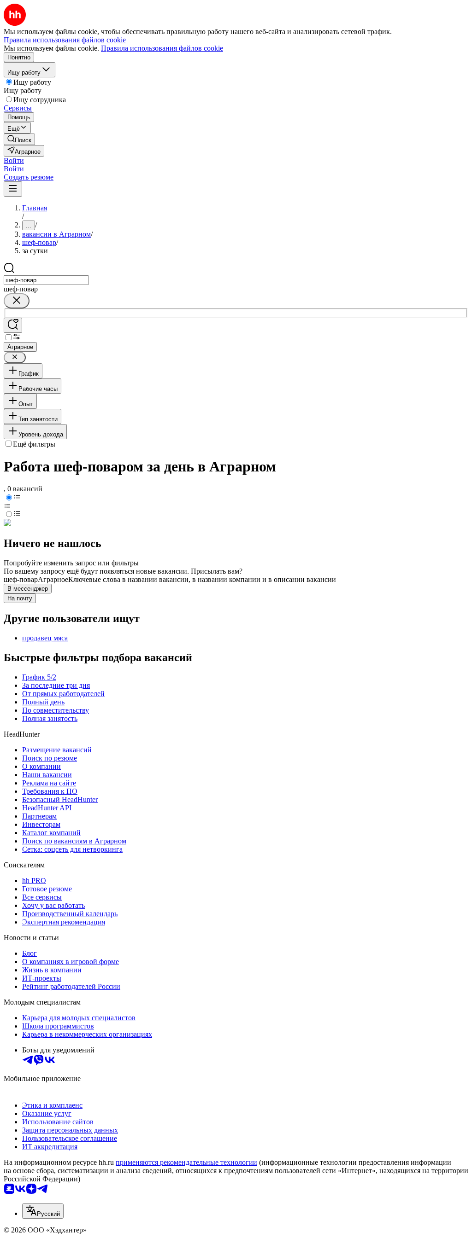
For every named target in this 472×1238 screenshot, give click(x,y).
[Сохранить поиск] (13, 325)
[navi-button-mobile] (13, 189)
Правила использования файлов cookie (162, 48)
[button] (14, 160)
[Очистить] (17, 300)
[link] (19, 139)
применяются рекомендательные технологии (186, 1162)
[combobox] (46, 280)
